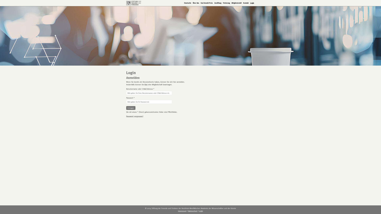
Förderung (226, 3)
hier (146, 85)
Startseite (187, 3)
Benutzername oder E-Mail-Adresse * (140, 89)
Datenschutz (192, 211)
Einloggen (130, 108)
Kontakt (246, 3)
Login (252, 3)
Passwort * (130, 98)
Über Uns (196, 3)
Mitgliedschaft (237, 3)
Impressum (182, 211)
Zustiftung (217, 3)
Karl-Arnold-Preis (207, 3)
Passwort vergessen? (134, 116)
